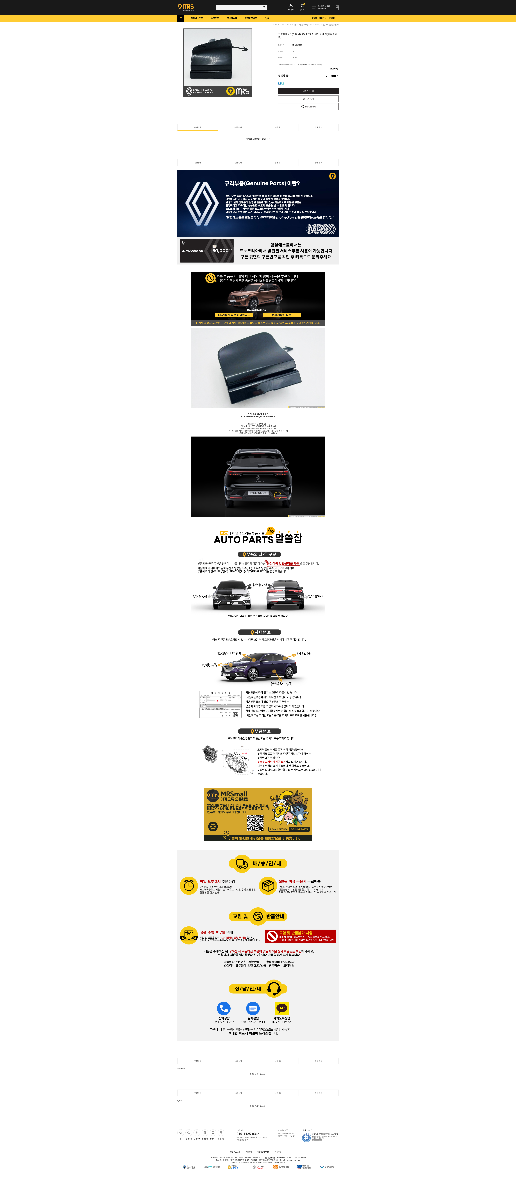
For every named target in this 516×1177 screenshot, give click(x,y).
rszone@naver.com (293, 1160)
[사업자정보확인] (269, 1158)
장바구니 (302, 7)
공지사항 (197, 1139)
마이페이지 (291, 10)
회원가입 (322, 18)
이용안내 (249, 1152)
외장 (294, 25)
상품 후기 (278, 127)
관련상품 (197, 127)
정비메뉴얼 (232, 18)
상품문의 (205, 1139)
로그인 (314, 18)
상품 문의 (318, 127)
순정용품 (215, 18)
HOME (275, 25)
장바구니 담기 (308, 99)
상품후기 (213, 1139)
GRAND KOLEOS (286, 25)
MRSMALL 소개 (235, 1152)
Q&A (267, 18)
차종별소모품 (197, 18)
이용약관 (278, 1152)
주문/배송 (221, 1139)
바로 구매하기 (308, 91)
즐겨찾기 (189, 1139)
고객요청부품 (251, 18)
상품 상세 (238, 127)
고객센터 (332, 18)
